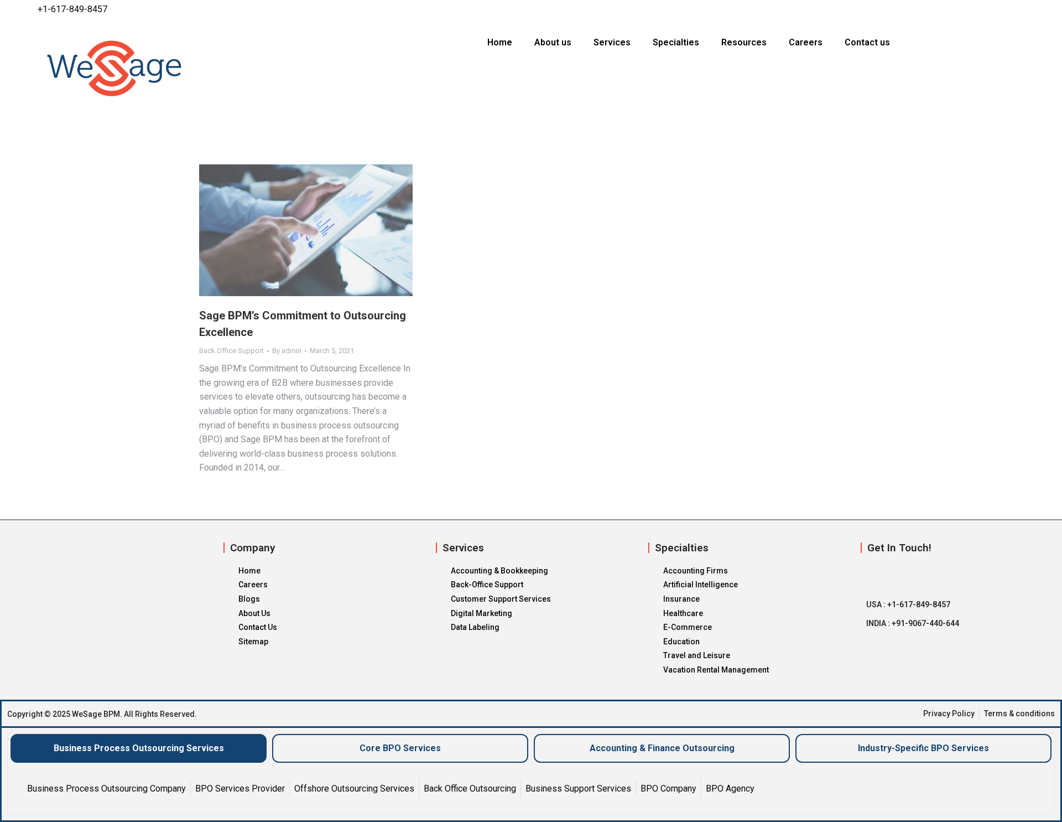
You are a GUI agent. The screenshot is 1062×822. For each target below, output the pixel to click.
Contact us (867, 42)
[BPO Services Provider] (240, 788)
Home (499, 42)
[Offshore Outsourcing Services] (354, 788)
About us (552, 42)
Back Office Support (231, 351)
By (286, 351)
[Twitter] (977, 9)
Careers (805, 42)
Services (612, 42)
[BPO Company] (668, 788)
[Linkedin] (1020, 9)
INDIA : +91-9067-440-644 (912, 623)
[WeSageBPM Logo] (170, 68)
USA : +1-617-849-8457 (908, 604)
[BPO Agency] (730, 788)
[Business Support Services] (578, 788)
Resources (744, 42)
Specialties (676, 42)
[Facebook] (955, 9)
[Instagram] (999, 9)
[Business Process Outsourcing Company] (106, 788)
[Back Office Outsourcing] (470, 788)
